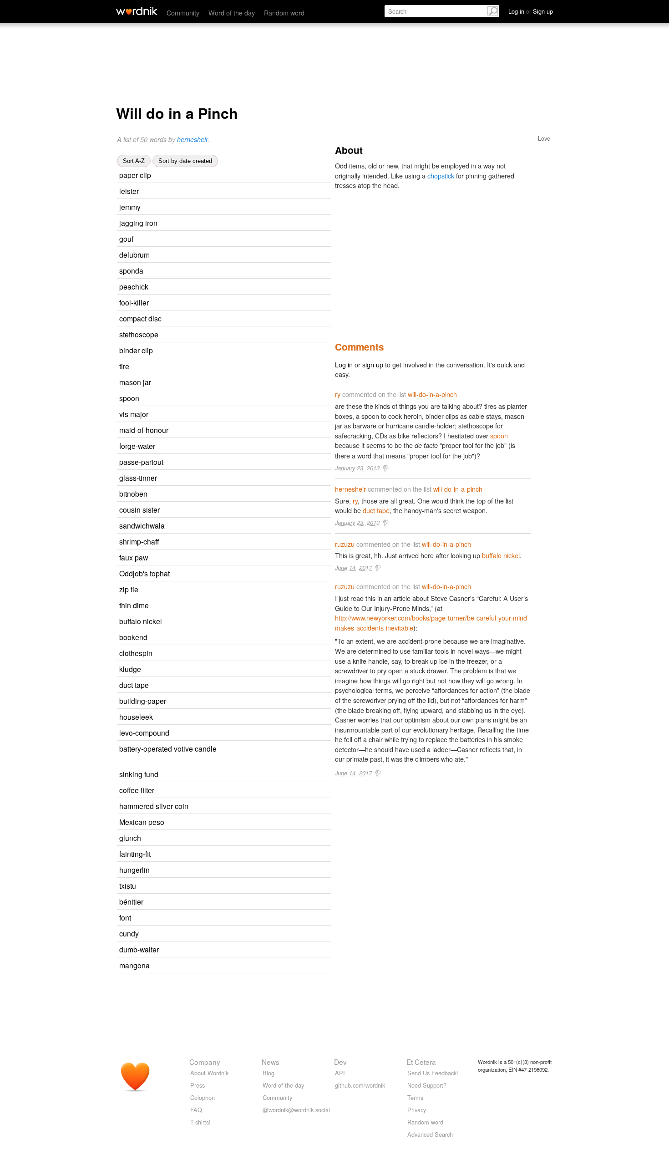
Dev (340, 1062)
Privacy (416, 1109)
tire (124, 366)
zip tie (128, 589)
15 (241, 191)
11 (243, 175)
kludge (130, 669)
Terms (415, 1097)
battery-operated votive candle (168, 748)
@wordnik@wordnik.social (296, 1109)
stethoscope (138, 334)
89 (219, 398)
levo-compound (144, 732)
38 (233, 918)
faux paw (133, 557)
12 (243, 207)
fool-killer (134, 302)
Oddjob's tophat (144, 573)
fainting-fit (135, 854)
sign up (372, 364)
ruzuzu (194, 175)
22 (209, 366)
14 (241, 637)
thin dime (134, 605)
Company (204, 1062)
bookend (133, 637)
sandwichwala (142, 525)
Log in (344, 364)
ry (199, 319)
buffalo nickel (140, 621)
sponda (131, 270)
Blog (268, 1072)
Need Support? (426, 1085)
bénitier (131, 901)
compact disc (140, 318)
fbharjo (192, 558)
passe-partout (141, 462)
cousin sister (139, 509)
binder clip (136, 350)
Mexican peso (141, 822)
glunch (130, 838)
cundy (129, 933)
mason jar (135, 382)
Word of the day (231, 12)
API (340, 1072)
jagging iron (138, 223)
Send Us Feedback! (432, 1072)
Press (197, 1085)
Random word (284, 12)
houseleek (136, 717)
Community (183, 12)
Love (544, 138)
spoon (129, 398)
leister (129, 191)
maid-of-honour (143, 430)
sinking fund (138, 774)
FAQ (196, 1109)
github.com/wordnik (360, 1085)
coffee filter (136, 790)
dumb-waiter (139, 949)
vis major (133, 414)
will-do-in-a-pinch (432, 394)
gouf (126, 239)
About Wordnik (209, 1072)
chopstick (440, 175)
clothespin (135, 653)
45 (228, 669)
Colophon (202, 1097)
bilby (182, 669)
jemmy (130, 207)
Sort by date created (185, 161)
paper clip (135, 175)
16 (238, 335)
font (125, 917)
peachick (133, 286)
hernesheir (192, 139)
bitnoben (133, 493)
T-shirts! (200, 1122)
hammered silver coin (153, 806)
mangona (134, 965)
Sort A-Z (134, 161)
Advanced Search (430, 1134)
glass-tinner (138, 478)
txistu (127, 885)
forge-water (137, 446)
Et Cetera (421, 1062)
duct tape (134, 685)
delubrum (134, 254)
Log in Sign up (530, 11)
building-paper (142, 701)
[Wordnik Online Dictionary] (136, 11)
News (270, 1062)
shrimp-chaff (139, 541)
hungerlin (134, 870)
